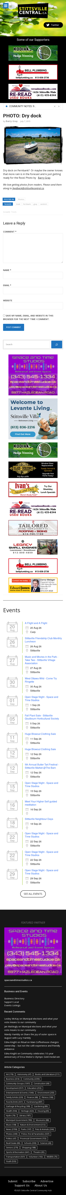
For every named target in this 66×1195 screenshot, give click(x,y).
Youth (11, 1161)
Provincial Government (33, 1138)
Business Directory (14, 998)
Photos (21, 199)
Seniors (12, 1147)
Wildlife (52, 1156)
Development (14, 1088)
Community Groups (18, 1083)
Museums (42, 1120)
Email (7, 285)
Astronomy (24, 1074)
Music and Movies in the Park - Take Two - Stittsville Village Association (41, 660)
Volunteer (36, 1156)
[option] (34, 106)
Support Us (22, 1185)
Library (25, 1115)
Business (12, 1078)
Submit (12, 1181)
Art (9, 1074)
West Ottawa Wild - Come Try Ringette (41, 680)
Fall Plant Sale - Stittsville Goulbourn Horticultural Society (42, 717)
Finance (32, 1097)
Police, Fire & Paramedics (35, 1133)
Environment (46, 1092)
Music (11, 1124)
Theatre (38, 1152)
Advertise (47, 1181)
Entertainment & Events (20, 1092)
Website (7, 300)
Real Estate (13, 1143)
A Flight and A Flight (36, 623)
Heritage (27, 1110)
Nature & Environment (32, 1124)
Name (7, 270)
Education (34, 1088)
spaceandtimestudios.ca (18, 980)
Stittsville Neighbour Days (39, 819)
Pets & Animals (44, 1129)
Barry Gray (12, 121)
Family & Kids (14, 1097)
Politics (11, 1138)
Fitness (47, 1097)
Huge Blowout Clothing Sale (40, 734)
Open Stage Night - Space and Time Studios (41, 698)
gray (35, 204)
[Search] (56, 344)
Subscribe (29, 1181)
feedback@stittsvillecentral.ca (28, 188)
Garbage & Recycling (18, 1106)
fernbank (27, 204)
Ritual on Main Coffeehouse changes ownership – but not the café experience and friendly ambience (32, 1045)
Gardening (41, 1106)
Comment (9, 231)
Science (45, 1143)
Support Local (11, 1001)
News (11, 1129)
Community (31, 1078)
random (43, 204)
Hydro (10, 1115)
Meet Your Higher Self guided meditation (41, 803)
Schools (30, 1143)
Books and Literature (47, 1074)
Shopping (29, 1147)
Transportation (15, 1156)
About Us (41, 1185)
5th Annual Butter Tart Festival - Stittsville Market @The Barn (42, 766)
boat (18, 204)
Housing (43, 1110)
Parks (26, 1129)
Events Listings (12, 1005)
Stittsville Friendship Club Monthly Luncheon (43, 639)
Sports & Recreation (17, 1152)
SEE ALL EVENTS (33, 894)
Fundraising (34, 1101)
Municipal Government (19, 1120)
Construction (41, 1083)
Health (11, 1110)
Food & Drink (14, 1101)
